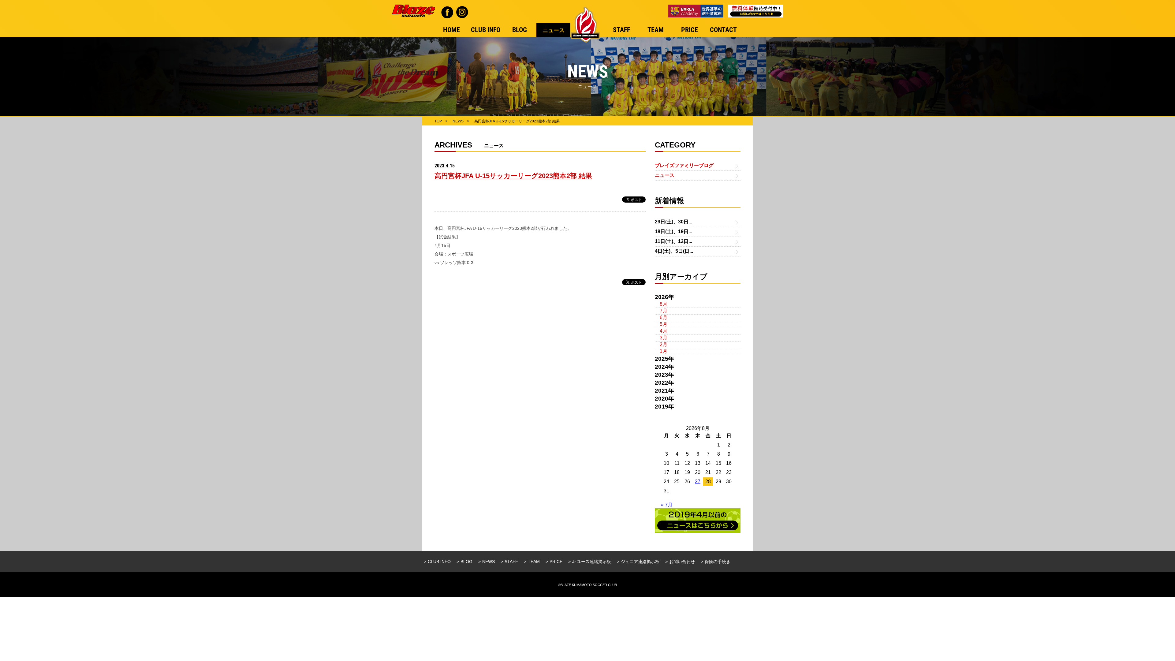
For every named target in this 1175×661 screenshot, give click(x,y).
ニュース (664, 175)
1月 (663, 351)
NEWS (488, 561)
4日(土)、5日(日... (674, 251)
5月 (663, 324)
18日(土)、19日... (673, 231)
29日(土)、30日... (673, 221)
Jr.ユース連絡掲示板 (591, 561)
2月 (663, 344)
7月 (663, 310)
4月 (663, 331)
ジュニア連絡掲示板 (640, 561)
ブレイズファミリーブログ (684, 165)
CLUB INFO (439, 561)
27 (697, 481)
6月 (663, 317)
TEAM (534, 561)
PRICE (556, 561)
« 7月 (667, 504)
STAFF (511, 561)
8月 (663, 304)
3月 (663, 337)
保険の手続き (717, 561)
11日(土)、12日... (673, 241)
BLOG (466, 561)
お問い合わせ (682, 561)
